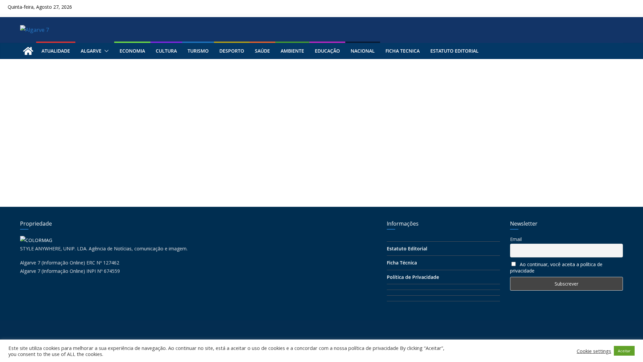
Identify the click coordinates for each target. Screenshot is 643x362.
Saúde (262, 51)
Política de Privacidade (413, 277)
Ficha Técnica (402, 262)
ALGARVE (91, 51)
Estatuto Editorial (454, 51)
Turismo (198, 51)
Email (516, 239)
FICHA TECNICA (402, 51)
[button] (105, 51)
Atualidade (56, 51)
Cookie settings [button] (594, 351)
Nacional (363, 51)
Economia (132, 51)
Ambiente (292, 51)
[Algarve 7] (28, 51)
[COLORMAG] (36, 240)
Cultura (166, 51)
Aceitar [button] (624, 350)
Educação (327, 51)
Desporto (231, 51)
